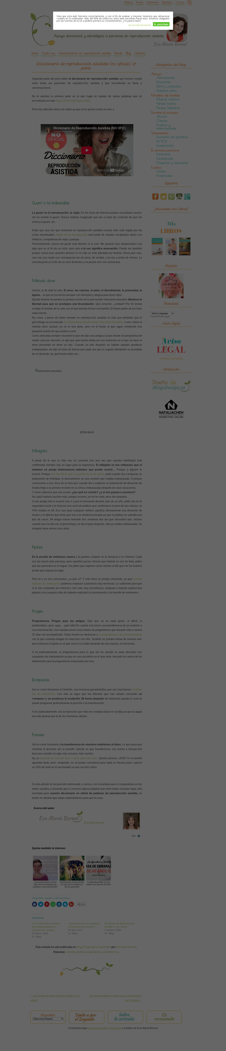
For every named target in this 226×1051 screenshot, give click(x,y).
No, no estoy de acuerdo (140, 24)
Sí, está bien (161, 24)
